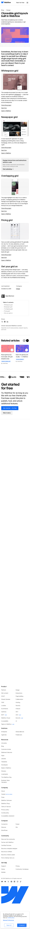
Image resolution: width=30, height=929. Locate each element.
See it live (4, 108)
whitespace (17, 94)
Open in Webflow (6, 111)
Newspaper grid (8, 307)
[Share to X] (2, 322)
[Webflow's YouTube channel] (5, 881)
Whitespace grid (8, 304)
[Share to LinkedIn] (7, 322)
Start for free (20, 2)
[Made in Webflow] (2, 881)
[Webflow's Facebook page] (11, 881)
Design (8, 10)
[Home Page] (6, 2)
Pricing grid (7, 311)
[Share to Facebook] (5, 322)
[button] (27, 2)
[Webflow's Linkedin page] (14, 881)
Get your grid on (8, 313)
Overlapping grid (8, 309)
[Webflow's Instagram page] (17, 881)
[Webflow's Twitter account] (8, 881)
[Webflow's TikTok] (21, 881)
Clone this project (6, 105)
